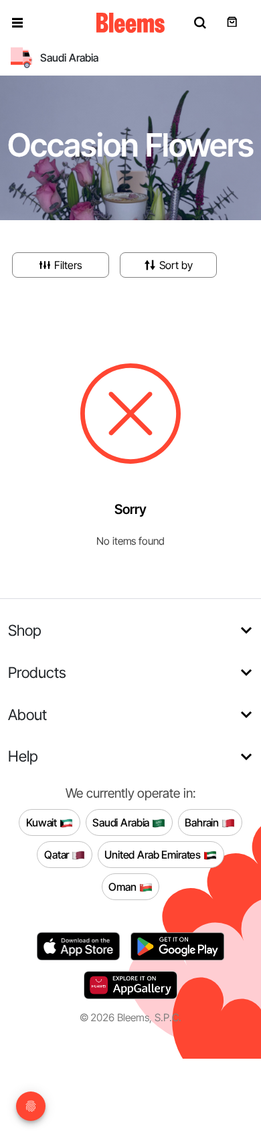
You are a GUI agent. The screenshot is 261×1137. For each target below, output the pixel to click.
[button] (17, 23)
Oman (123, 886)
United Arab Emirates (153, 854)
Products (37, 672)
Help (23, 756)
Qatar (58, 854)
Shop (24, 630)
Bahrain (203, 821)
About (27, 714)
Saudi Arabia (122, 821)
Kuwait (43, 821)
